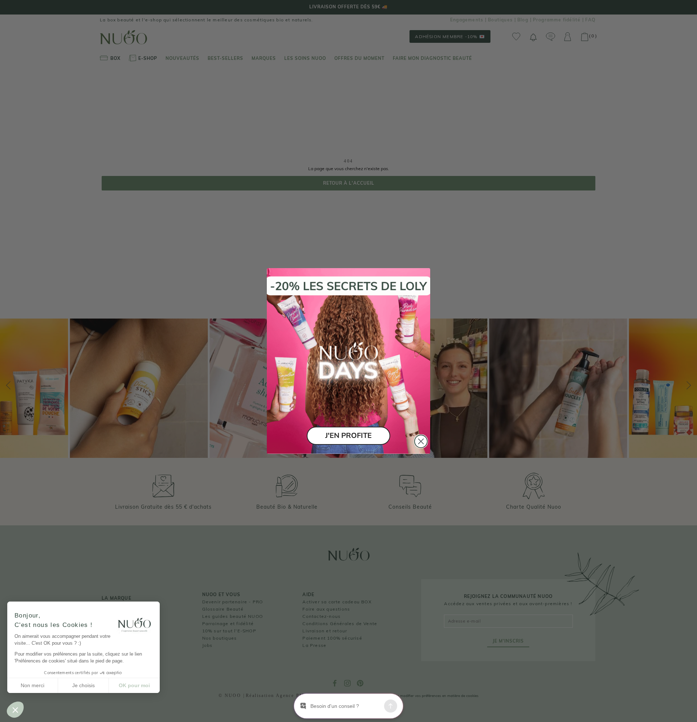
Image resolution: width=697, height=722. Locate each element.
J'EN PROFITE (348, 435)
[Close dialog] (421, 441)
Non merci (32, 685)
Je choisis (83, 685)
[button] (15, 709)
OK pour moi (134, 685)
